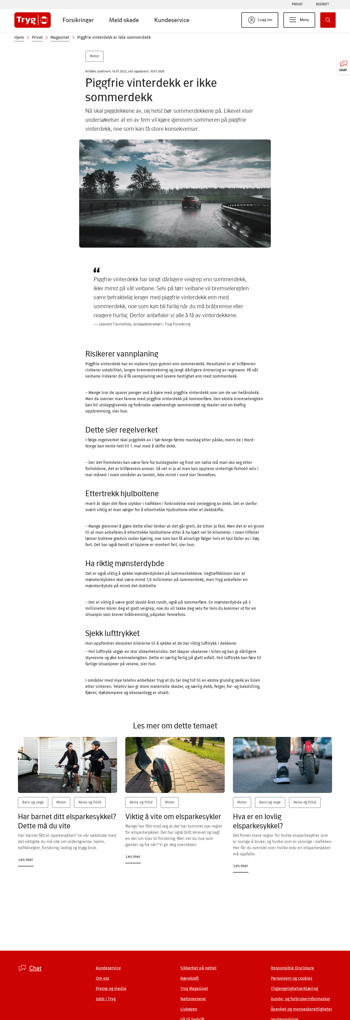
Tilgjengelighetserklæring (294, 988)
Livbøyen (188, 1009)
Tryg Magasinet (194, 988)
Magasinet (59, 37)
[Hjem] (32, 20)
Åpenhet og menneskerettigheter (301, 1009)
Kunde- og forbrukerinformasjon (300, 998)
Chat (35, 968)
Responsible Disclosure (292, 968)
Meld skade (124, 19)
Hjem (19, 37)
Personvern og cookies (291, 978)
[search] (328, 20)
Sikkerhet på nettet (198, 968)
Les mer (25, 859)
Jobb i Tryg (106, 998)
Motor (94, 56)
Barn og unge (33, 802)
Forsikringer (78, 19)
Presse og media (111, 988)
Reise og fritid (89, 802)
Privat (297, 4)
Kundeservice (171, 19)
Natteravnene (193, 998)
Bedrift (322, 4)
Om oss (102, 978)
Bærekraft (189, 978)
